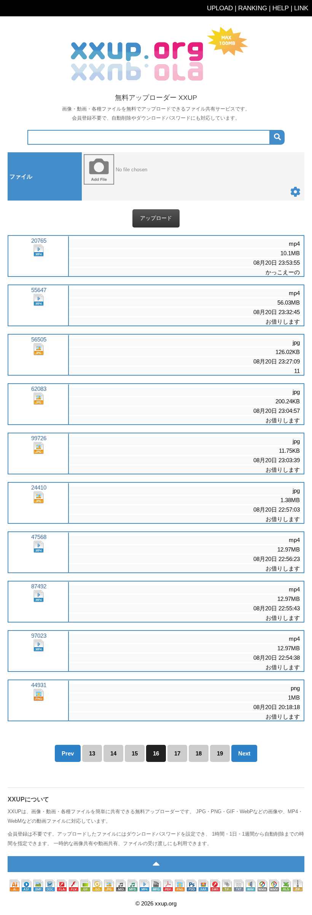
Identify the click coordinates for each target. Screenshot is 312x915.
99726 (38, 438)
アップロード (156, 218)
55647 (38, 290)
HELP (280, 8)
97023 (38, 635)
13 (92, 753)
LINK (301, 8)
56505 (38, 339)
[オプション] (295, 193)
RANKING (252, 8)
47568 (38, 537)
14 (113, 753)
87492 (38, 586)
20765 (38, 240)
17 (177, 753)
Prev (68, 753)
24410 (38, 487)
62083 (38, 389)
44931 (38, 685)
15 (135, 753)
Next (244, 753)
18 (199, 753)
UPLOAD (220, 8)
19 (220, 753)
